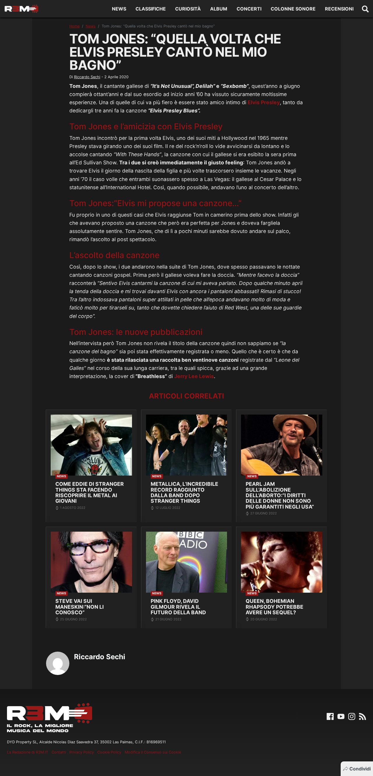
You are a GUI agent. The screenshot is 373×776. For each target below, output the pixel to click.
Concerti (249, 9)
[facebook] (330, 716)
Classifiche (151, 9)
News (119, 9)
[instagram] (351, 716)
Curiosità (188, 9)
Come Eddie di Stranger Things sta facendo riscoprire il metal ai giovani (89, 492)
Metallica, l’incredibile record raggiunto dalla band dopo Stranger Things (184, 492)
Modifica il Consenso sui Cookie (153, 752)
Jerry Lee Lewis (194, 376)
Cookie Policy (109, 752)
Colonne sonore (293, 9)
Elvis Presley (264, 102)
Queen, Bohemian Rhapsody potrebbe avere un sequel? (274, 606)
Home (74, 26)
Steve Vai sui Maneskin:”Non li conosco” (79, 606)
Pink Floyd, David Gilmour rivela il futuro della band (178, 606)
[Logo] (21, 8)
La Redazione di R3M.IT (27, 752)
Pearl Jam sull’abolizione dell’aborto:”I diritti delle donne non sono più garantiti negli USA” (280, 495)
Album (218, 9)
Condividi (360, 769)
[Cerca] (365, 9)
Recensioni (339, 9)
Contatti (59, 752)
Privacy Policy (81, 752)
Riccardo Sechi (87, 77)
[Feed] (362, 716)
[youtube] (340, 716)
